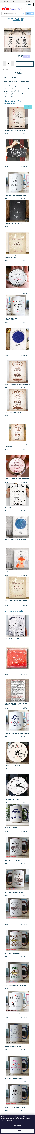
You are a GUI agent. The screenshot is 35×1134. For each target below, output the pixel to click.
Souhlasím (17, 1131)
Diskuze (14, 78)
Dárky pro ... (21, 69)
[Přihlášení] (28, 13)
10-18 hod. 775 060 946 (9, 1)
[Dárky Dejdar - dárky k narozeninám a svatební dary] (17, 8)
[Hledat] (24, 13)
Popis (5, 78)
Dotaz (19, 73)
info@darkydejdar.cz (29, 1)
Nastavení (17, 1125)
